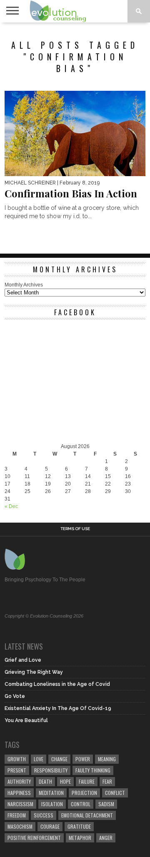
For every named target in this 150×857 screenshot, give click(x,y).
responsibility (51, 770)
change (59, 758)
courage (50, 826)
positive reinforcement (34, 837)
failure (87, 781)
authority (19, 781)
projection (84, 792)
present (17, 770)
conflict (115, 792)
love (38, 758)
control (80, 803)
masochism (20, 826)
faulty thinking (92, 770)
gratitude (79, 826)
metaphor (80, 837)
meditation (51, 792)
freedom (17, 815)
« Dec (11, 506)
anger (105, 837)
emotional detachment (87, 815)
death (45, 781)
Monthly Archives (24, 285)
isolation (52, 803)
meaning (107, 758)
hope (65, 781)
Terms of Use (75, 529)
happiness (19, 792)
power (82, 758)
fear (107, 781)
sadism (106, 803)
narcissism (20, 803)
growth (17, 758)
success (43, 815)
